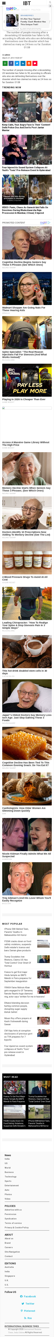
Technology (10, 1177)
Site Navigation (12, 1252)
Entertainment (12, 1185)
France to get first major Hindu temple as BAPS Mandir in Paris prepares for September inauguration (14, 1101)
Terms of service (13, 1223)
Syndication (11, 1219)
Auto (7, 1190)
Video (8, 1199)
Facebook (29, 1296)
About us (9, 1238)
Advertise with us (13, 1210)
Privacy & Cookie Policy (17, 1227)
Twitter (29, 1303)
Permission (10, 1214)
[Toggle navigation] (3, 3)
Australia (9, 1267)
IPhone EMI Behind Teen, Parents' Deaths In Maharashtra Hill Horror (16, 932)
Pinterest (29, 1310)
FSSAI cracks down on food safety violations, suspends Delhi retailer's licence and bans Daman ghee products (14, 1126)
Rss (29, 1318)
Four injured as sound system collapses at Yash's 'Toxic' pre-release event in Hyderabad (26, 169)
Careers (9, 1247)
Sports (8, 1181)
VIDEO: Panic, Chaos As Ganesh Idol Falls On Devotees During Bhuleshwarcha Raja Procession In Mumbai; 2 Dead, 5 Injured (25, 210)
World (8, 1168)
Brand (8, 1243)
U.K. (7, 1280)
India (7, 1159)
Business (9, 1172)
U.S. (7, 1285)
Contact (9, 1256)
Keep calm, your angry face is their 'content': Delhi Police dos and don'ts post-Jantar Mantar (26, 127)
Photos (8, 1194)
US (6, 1163)
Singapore (10, 1276)
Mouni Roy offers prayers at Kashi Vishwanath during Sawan (17, 1021)
